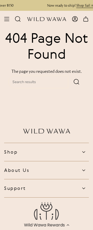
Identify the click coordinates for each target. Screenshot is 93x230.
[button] (46, 225)
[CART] (85, 19)
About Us (16, 170)
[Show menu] (7, 19)
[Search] (76, 82)
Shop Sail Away (55, 5)
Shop (11, 152)
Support (15, 188)
